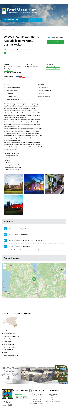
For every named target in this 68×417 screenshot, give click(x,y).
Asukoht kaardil (8, 71)
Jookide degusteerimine (13, 87)
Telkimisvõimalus (11, 96)
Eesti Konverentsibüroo (53, 401)
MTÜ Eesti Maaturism (36, 394)
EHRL (52, 399)
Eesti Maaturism (6, 29)
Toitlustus (41, 84)
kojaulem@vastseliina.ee (53, 67)
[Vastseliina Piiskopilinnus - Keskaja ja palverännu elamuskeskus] (13, 184)
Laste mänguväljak (12, 90)
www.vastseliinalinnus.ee (53, 69)
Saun (8, 84)
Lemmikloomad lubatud (44, 90)
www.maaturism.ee (20, 394)
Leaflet (63, 297)
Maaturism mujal (37, 398)
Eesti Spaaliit (52, 398)
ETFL (52, 396)
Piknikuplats (10, 93)
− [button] (4, 268)
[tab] (14, 331)
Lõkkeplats (41, 93)
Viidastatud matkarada (44, 96)
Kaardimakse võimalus (13, 99)
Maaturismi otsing (17, 29)
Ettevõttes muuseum (44, 87)
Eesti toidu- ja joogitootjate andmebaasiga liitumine (36, 401)
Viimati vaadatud (36, 20)
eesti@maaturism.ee (21, 396)
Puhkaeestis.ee (52, 394)
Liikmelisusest (36, 396)
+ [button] (4, 265)
